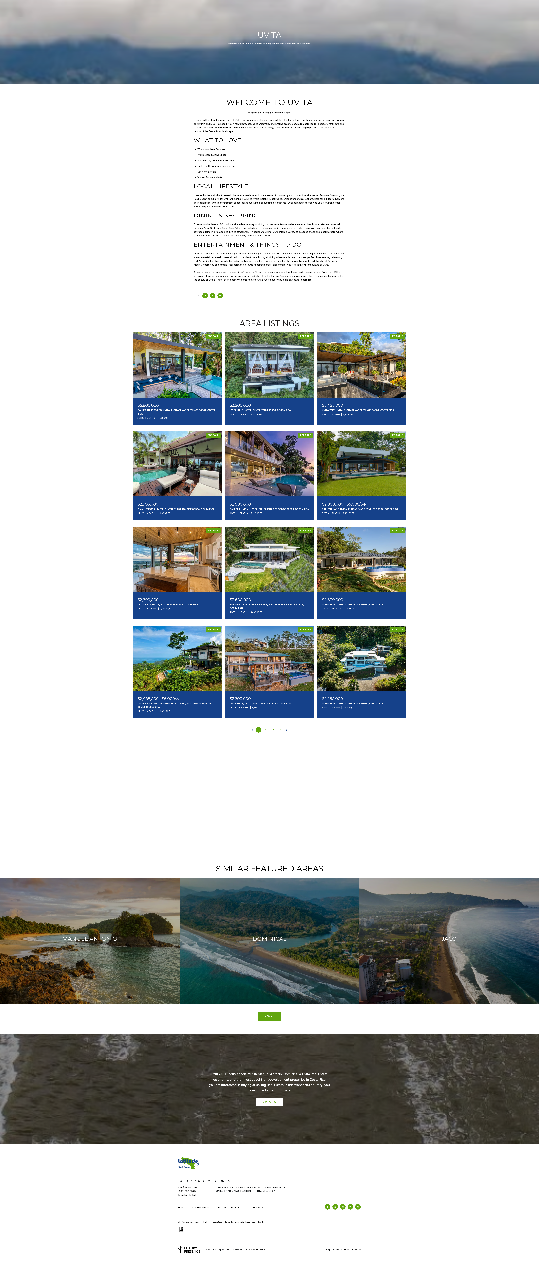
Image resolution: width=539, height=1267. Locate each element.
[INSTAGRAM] (335, 1207)
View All (269, 1016)
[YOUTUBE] (350, 1207)
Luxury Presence (257, 1249)
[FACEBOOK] (327, 1207)
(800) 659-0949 (187, 1191)
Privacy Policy (352, 1249)
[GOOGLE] (358, 1207)
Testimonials (256, 1207)
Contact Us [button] (269, 1102)
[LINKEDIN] (343, 1207)
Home (181, 1207)
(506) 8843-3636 (187, 1187)
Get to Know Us (201, 1207)
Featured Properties (229, 1207)
